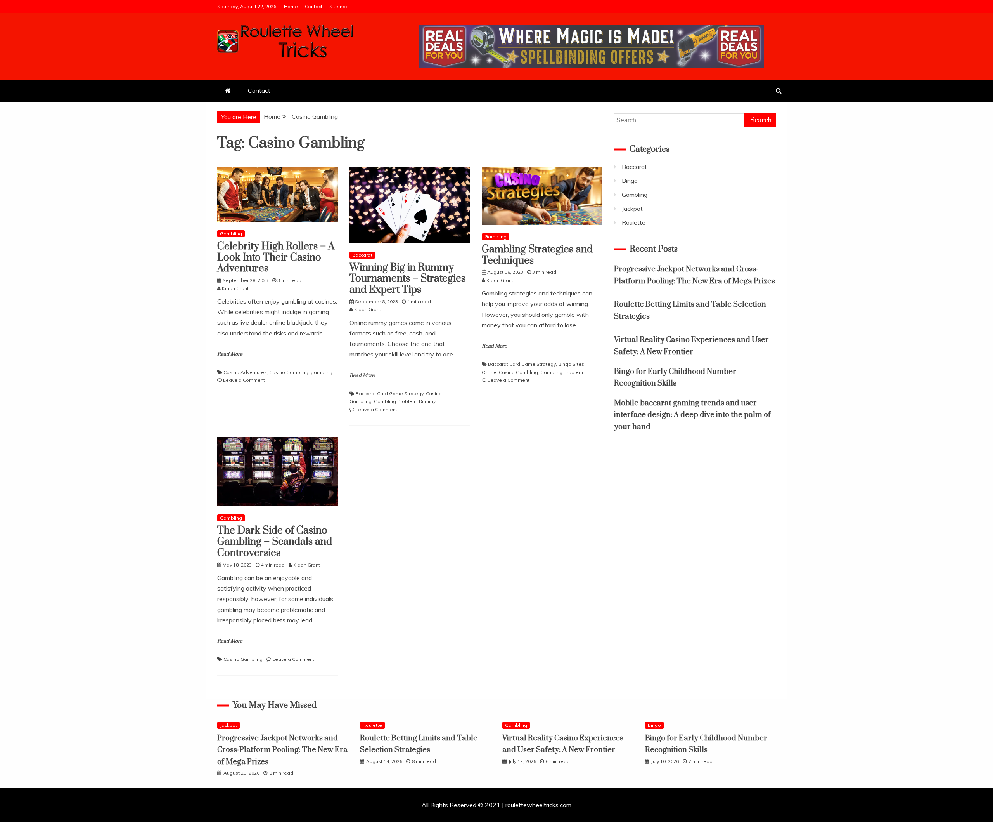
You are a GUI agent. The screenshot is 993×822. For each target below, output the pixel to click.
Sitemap (339, 6)
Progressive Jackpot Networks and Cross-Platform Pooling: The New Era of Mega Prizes (282, 750)
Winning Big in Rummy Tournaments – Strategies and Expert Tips (407, 279)
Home (291, 6)
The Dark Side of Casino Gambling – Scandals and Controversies (274, 542)
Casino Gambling (288, 372)
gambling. (322, 372)
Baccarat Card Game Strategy (390, 393)
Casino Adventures (245, 372)
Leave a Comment (244, 380)
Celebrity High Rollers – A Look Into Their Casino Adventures (276, 257)
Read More (229, 354)
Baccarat (362, 255)
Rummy (427, 401)
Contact (313, 6)
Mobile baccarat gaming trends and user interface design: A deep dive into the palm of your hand (692, 415)
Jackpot (632, 208)
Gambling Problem (395, 401)
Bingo (630, 180)
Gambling (231, 233)
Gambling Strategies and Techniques (537, 255)
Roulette (633, 222)
